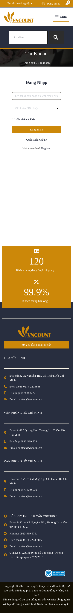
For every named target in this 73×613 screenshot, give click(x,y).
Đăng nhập (36, 129)
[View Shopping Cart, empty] (66, 3)
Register (46, 148)
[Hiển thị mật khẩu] (57, 108)
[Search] (56, 37)
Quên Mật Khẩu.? (36, 139)
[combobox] (28, 37)
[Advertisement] (36, 204)
